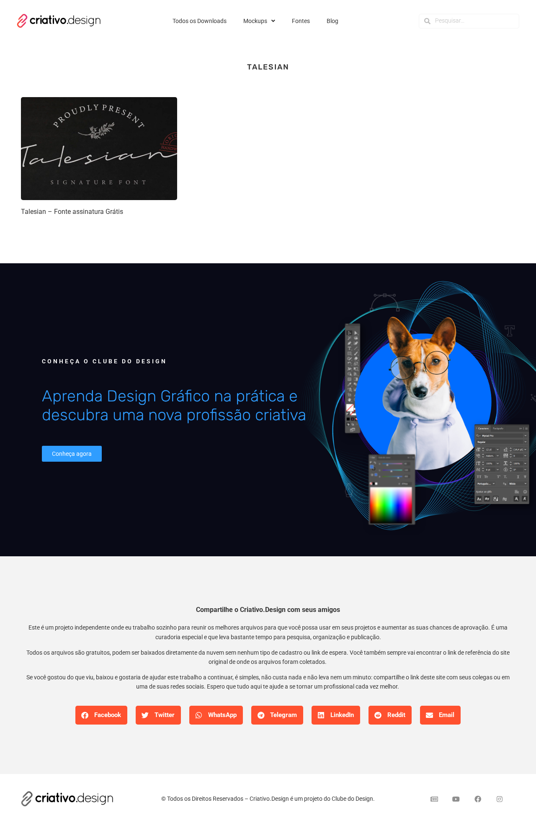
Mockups (255, 21)
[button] (101, 715)
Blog (332, 21)
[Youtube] (456, 799)
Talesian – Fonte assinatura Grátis (72, 212)
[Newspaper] (434, 799)
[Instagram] (499, 799)
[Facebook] (477, 799)
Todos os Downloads (200, 21)
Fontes (301, 21)
